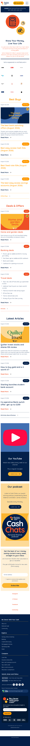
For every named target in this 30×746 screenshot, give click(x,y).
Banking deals (7, 250)
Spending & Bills (6, 646)
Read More (4, 137)
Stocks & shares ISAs (7, 660)
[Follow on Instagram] (17, 685)
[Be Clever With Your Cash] (5, 3)
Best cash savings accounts (9, 662)
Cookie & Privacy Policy (15, 727)
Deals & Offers (15, 205)
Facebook (15, 604)
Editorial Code (5, 626)
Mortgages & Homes (7, 644)
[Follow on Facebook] (20, 685)
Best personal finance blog (16, 8)
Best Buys (15, 99)
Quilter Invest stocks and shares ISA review (12, 345)
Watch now (14, 474)
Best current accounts (7, 667)
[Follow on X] (14, 685)
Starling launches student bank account (13, 385)
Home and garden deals (12, 232)
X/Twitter (15, 599)
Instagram (15, 593)
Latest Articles (15, 318)
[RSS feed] (22, 685)
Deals (3, 649)
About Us (4, 623)
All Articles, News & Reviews (8, 415)
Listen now (14, 507)
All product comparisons (8, 669)
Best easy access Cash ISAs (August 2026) (13, 149)
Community (15, 609)
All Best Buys (4, 196)
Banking (4, 639)
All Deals (3, 308)
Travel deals (6, 278)
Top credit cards (6, 664)
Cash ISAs (4, 657)
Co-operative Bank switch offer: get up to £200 (12, 403)
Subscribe (7, 713)
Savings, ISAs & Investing (8, 637)
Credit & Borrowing (6, 641)
